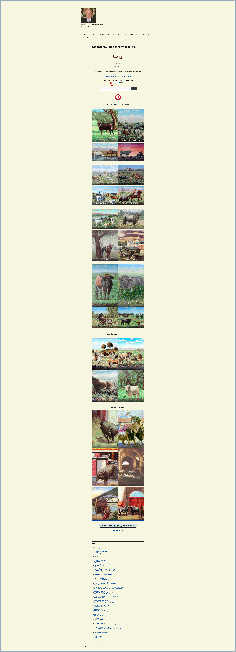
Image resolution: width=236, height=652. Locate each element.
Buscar (134, 88)
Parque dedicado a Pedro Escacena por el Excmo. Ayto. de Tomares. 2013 (109, 587)
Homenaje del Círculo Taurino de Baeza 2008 (103, 592)
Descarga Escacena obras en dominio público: (118, 76)
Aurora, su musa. (97, 555)
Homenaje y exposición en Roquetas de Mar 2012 (104, 602)
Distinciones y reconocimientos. (125, 34)
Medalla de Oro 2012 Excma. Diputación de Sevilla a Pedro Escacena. (108, 588)
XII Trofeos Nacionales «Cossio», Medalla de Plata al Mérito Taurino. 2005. (109, 595)
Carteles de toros (95, 34)
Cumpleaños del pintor (99, 619)
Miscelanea (96, 618)
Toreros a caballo (97, 550)
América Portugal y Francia (99, 565)
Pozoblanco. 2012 (97, 604)
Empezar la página (118, 530)
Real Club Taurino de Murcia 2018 (101, 600)
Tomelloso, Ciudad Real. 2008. (100, 610)
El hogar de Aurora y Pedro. (98, 37)
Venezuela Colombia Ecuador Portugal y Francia (105, 569)
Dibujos (95, 559)
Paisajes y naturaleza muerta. (100, 560)
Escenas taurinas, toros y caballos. (101, 551)
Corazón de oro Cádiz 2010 (99, 591)
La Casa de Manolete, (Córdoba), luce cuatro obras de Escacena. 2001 (108, 628)
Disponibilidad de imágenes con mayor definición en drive (118, 526)
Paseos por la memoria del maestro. (101, 632)
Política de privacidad (135, 37)
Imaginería (96, 557)
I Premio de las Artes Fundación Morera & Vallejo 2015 (105, 583)
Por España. (96, 575)
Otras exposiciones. (98, 613)
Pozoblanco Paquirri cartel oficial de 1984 (102, 564)
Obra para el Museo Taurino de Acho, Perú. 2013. (104, 626)
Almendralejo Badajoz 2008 (100, 606)
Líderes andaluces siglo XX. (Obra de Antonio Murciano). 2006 (106, 593)
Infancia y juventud (98, 631)
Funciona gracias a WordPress (108, 646)
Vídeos (120, 37)
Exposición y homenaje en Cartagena (101, 605)
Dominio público (85, 34)
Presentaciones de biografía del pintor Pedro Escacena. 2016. (106, 582)
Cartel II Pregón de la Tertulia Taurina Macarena (104, 627)
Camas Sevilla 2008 (98, 609)
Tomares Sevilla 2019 (98, 598)
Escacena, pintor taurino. (92, 25)
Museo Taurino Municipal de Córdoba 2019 (102, 580)
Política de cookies (146, 37)
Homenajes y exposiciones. (142, 34)
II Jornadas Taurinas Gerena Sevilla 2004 (102, 611)
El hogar (96, 617)
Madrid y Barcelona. (98, 573)
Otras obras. (145, 32)
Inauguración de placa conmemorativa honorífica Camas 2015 (106, 584)
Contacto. (126, 37)
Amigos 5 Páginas (85, 37)
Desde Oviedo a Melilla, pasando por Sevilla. (103, 574)
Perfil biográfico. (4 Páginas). (109, 34)
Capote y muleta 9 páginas (99, 548)
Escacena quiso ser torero (99, 629)
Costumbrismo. (97, 556)
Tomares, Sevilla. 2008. (99, 608)
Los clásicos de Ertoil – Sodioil (100, 571)
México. (96, 566)
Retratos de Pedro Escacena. (100, 553)
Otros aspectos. (111, 37)
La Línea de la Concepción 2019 (100, 579)
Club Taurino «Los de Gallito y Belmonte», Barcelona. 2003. (106, 596)
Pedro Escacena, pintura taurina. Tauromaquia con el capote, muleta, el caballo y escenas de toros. (105, 32)
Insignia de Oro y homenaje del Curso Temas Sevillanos (105, 589)
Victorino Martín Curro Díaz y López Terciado (103, 620)
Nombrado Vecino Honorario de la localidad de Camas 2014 (106, 586)
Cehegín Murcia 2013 (98, 601)
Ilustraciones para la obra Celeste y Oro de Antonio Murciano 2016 (107, 624)
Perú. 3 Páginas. (98, 568)
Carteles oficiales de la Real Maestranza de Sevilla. (104, 570)
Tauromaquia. (135, 32)
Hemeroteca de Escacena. (99, 623)
